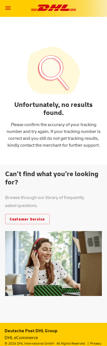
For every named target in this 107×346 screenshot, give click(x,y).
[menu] (8, 8)
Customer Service (27, 219)
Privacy (95, 343)
